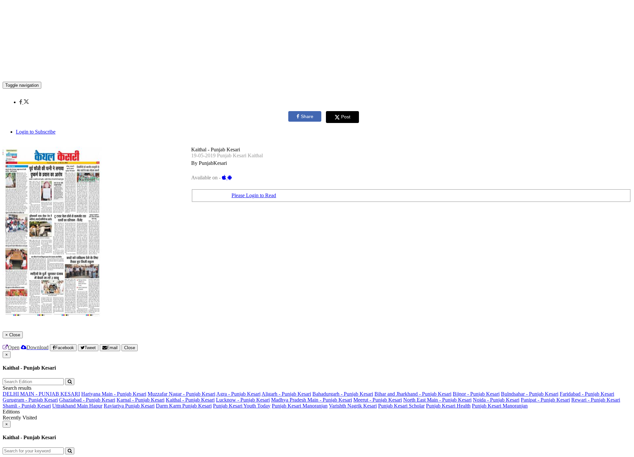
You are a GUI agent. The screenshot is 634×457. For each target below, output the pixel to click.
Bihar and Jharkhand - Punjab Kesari (412, 394)
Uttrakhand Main (70, 406)
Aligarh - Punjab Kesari (286, 394)
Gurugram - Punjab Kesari (30, 400)
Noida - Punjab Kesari (496, 400)
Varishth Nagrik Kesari (353, 406)
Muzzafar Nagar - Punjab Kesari (181, 394)
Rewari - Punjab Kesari (595, 400)
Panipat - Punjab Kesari (545, 400)
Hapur (95, 406)
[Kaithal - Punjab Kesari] (317, 72)
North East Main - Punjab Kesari (437, 400)
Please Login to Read (253, 195)
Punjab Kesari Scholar (401, 406)
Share (307, 116)
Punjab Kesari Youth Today (241, 406)
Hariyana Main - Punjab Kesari (113, 394)
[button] (24, 102)
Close (129, 347)
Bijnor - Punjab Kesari (476, 394)
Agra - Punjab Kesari (238, 394)
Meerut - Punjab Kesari (377, 400)
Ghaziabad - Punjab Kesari (87, 400)
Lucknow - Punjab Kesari (243, 400)
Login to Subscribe (35, 132)
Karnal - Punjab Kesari (140, 400)
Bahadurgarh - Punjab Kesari (342, 394)
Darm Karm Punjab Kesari (184, 406)
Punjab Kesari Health (448, 406)
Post (345, 116)
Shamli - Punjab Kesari (27, 406)
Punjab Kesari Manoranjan (300, 406)
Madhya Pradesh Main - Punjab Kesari (311, 400)
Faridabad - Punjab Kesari (587, 394)
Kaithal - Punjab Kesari (190, 400)
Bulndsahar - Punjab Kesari (529, 394)
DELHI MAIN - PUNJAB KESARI (41, 394)
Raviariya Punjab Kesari (129, 406)
